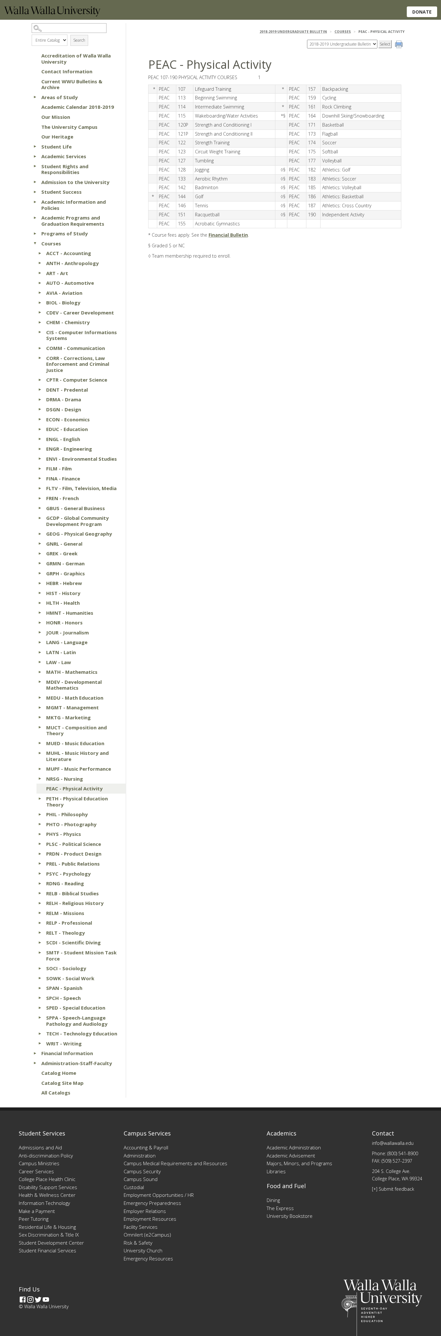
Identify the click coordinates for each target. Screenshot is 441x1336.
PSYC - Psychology (68, 873)
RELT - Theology (65, 933)
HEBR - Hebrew (64, 583)
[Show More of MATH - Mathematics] (39, 672)
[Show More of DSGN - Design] (39, 409)
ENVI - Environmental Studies (81, 459)
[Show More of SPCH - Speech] (39, 998)
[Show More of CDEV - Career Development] (39, 312)
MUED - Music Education (75, 743)
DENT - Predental (67, 389)
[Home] (52, 15)
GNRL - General (64, 543)
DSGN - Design (63, 409)
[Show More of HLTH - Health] (39, 603)
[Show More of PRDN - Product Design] (39, 853)
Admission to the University (75, 182)
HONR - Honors (64, 622)
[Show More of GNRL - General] (39, 543)
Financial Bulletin (228, 235)
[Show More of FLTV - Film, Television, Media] (39, 488)
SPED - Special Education (75, 1007)
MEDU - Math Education (74, 697)
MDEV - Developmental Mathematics (74, 685)
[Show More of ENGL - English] (39, 439)
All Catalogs (55, 1092)
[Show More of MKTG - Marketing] (39, 717)
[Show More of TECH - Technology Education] (39, 1033)
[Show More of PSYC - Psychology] (39, 873)
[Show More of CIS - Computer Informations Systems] (39, 332)
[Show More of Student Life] (35, 146)
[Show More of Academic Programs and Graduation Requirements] (35, 217)
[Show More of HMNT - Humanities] (39, 613)
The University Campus (69, 127)
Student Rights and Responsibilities (64, 169)
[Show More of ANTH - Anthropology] (39, 263)
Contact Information (66, 71)
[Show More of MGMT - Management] (39, 707)
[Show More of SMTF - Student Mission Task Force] (39, 952)
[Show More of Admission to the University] (35, 182)
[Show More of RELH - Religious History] (39, 903)
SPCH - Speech (63, 998)
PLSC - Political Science (73, 844)
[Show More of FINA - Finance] (39, 478)
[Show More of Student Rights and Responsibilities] (35, 166)
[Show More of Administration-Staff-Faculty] (35, 1063)
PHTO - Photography (71, 824)
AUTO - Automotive (70, 283)
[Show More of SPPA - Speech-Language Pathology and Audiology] (39, 1017)
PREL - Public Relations (73, 863)
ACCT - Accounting (68, 253)
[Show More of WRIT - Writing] (39, 1043)
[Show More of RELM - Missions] (39, 913)
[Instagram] (30, 1299)
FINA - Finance (63, 478)
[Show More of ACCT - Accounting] (39, 253)
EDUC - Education (67, 429)
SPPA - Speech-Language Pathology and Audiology (77, 1020)
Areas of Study (59, 97)
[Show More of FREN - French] (39, 498)
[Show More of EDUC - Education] (39, 429)
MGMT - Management (72, 707)
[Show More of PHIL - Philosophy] (39, 814)
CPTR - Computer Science (76, 379)
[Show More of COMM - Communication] (39, 348)
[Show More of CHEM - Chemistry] (39, 322)
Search (79, 40)
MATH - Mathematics (71, 672)
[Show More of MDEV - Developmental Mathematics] (39, 682)
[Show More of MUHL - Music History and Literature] (39, 753)
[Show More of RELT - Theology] (39, 933)
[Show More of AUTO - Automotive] (39, 283)
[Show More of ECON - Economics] (39, 419)
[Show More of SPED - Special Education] (39, 1007)
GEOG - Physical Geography (79, 533)
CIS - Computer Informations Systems (81, 335)
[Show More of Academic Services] (35, 156)
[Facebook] (22, 1299)
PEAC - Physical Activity (74, 788)
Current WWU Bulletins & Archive (71, 84)
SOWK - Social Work (70, 978)
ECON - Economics (68, 419)
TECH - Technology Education (81, 1033)
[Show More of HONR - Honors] (39, 622)
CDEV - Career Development (80, 312)
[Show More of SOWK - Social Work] (39, 978)
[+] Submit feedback (393, 1189)
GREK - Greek (61, 553)
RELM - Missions (65, 913)
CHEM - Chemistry (68, 322)
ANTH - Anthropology (72, 263)
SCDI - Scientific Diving (73, 942)
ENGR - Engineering (69, 449)
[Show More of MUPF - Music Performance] (39, 769)
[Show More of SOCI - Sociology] (39, 968)
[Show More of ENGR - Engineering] (39, 449)
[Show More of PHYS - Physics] (39, 834)
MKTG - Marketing (68, 717)
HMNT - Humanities (69, 613)
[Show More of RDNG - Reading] (39, 883)
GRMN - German (65, 563)
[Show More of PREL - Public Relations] (39, 863)
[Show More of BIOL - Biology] (39, 302)
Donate (422, 12)
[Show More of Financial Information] (35, 1053)
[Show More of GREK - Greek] (39, 553)
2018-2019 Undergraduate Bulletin (293, 31)
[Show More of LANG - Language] (39, 642)
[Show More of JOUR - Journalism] (39, 632)
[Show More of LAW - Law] (39, 662)
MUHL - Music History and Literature (77, 756)
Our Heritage (57, 136)
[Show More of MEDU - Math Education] (39, 697)
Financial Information (67, 1053)
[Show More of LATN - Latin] (39, 652)
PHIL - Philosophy (67, 814)
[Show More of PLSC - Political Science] (39, 844)
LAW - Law (58, 662)
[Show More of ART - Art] (39, 273)
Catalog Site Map (62, 1083)
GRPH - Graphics (65, 573)
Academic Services (63, 156)
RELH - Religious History (75, 903)
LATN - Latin (61, 652)
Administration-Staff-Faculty (76, 1063)
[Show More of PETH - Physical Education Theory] (39, 798)
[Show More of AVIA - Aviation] (39, 293)
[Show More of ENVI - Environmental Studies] (39, 459)
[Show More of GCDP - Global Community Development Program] (39, 518)
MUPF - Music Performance (78, 769)
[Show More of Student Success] (35, 192)
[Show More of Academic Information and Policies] (35, 202)
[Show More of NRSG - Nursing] (39, 779)
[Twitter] (38, 1299)
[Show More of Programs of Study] (35, 233)
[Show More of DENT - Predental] (39, 389)
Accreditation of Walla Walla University (76, 58)
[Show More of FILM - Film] (39, 468)
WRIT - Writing (64, 1043)
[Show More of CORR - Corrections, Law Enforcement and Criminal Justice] (39, 358)
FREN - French (62, 498)
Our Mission (55, 117)
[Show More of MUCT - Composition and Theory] (39, 727)
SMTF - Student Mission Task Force (81, 955)
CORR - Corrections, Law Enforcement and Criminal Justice (77, 364)
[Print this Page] (400, 45)
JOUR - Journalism (67, 632)
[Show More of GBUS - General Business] (39, 508)
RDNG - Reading (65, 883)
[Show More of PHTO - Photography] (39, 824)
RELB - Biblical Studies (72, 893)
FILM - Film (59, 468)
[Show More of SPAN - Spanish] (39, 988)
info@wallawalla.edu (393, 1143)
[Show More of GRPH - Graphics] (39, 573)
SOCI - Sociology (66, 968)
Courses (51, 243)
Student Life (56, 146)
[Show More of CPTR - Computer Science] (39, 379)
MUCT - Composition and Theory (76, 730)
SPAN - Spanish (64, 988)
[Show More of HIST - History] (39, 593)
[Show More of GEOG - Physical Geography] (39, 533)
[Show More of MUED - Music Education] (39, 743)
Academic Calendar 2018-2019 (77, 107)
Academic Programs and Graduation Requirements (72, 220)
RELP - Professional (69, 923)
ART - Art (57, 273)
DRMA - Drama (63, 399)
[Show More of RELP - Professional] (39, 923)
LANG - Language (66, 642)
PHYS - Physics (63, 834)
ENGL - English (63, 439)
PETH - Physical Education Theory (77, 801)
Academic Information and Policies (73, 205)
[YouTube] (46, 1299)
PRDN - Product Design (73, 853)
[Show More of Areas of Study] (35, 97)
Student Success (61, 192)
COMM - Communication (75, 348)
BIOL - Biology (63, 302)
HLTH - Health (63, 603)
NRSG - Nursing (64, 779)
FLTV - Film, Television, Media (81, 488)
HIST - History (63, 593)
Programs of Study (64, 233)
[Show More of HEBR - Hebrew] (39, 583)
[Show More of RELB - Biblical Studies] (39, 893)
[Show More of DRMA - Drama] (39, 399)
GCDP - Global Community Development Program (77, 521)
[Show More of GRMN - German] (39, 563)
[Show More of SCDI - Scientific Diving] (39, 942)
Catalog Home (58, 1073)
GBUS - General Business (75, 508)
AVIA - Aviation (64, 293)
